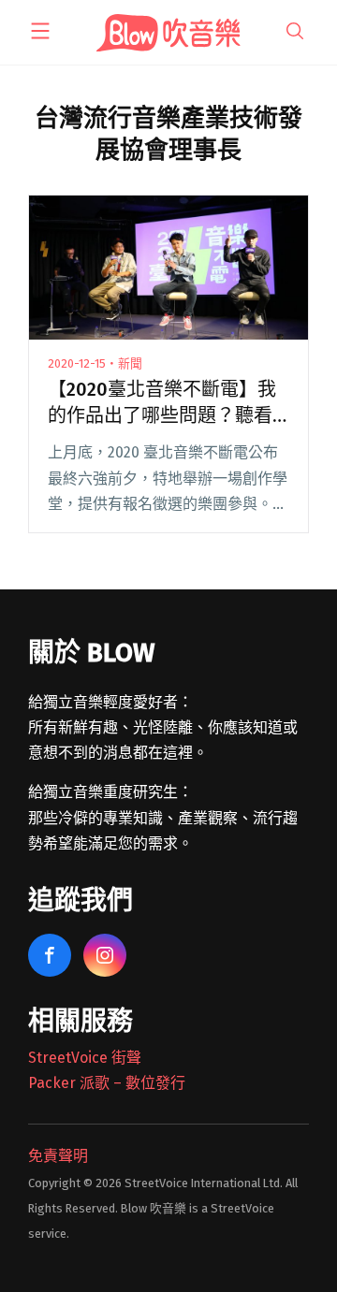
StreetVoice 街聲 (84, 1058)
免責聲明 (58, 1156)
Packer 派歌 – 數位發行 (106, 1083)
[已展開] (40, 30)
